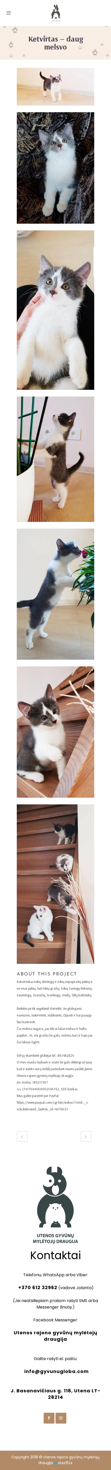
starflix (65, 1462)
